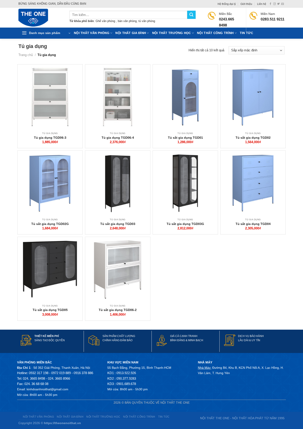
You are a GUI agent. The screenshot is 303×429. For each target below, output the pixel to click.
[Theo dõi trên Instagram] (274, 4)
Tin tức (246, 33)
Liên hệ (261, 4)
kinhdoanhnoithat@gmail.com (47, 389)
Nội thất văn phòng (91, 33)
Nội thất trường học (171, 33)
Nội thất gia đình (130, 33)
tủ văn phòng (146, 21)
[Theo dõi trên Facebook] (270, 4)
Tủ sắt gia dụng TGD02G (50, 224)
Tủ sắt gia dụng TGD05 (50, 310)
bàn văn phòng (127, 21)
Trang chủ (25, 55)
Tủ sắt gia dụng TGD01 (185, 137)
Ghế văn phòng (106, 21)
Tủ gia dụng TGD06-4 (118, 137)
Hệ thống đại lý (227, 4)
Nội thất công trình (215, 33)
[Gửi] (191, 15)
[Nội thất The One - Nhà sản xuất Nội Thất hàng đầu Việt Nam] (40, 18)
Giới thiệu (246, 4)
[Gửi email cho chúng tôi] (282, 4)
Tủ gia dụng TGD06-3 (50, 137)
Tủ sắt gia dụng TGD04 (253, 224)
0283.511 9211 (272, 19)
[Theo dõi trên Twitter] (278, 4)
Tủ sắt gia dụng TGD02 (253, 137)
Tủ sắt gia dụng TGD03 (117, 224)
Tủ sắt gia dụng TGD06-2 (118, 310)
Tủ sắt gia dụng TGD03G (185, 224)
